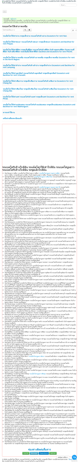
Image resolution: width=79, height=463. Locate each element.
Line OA (26, 453)
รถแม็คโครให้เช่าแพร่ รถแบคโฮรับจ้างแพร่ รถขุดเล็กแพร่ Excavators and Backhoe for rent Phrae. (38, 98)
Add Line (52, 453)
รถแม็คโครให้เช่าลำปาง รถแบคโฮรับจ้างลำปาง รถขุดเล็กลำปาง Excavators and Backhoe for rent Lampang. (39, 66)
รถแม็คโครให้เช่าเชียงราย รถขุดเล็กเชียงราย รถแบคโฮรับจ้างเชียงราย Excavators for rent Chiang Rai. (38, 82)
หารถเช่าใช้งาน (9, 112)
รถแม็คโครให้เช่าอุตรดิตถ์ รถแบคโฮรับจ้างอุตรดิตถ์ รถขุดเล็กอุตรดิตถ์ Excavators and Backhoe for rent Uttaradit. (36, 74)
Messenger (34, 453)
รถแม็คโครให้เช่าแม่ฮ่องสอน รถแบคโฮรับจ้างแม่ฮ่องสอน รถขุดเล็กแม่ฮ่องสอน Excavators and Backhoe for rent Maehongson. (39, 105)
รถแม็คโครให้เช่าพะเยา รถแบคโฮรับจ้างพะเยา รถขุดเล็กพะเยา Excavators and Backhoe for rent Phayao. (38, 43)
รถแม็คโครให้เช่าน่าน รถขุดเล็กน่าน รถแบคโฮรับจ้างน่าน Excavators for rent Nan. (35, 36)
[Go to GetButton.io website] (74, 461)
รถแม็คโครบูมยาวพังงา (37, 356)
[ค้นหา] (25, 30)
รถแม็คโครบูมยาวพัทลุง (38, 374)
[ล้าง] (29, 30)
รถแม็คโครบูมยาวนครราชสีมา (49, 173)
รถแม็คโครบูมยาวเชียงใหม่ (43, 177)
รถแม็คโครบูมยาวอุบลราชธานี (49, 187)
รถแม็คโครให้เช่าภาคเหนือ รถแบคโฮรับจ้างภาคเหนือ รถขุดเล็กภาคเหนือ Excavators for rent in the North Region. (39, 58)
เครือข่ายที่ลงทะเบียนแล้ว (12, 118)
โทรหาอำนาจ (44, 453)
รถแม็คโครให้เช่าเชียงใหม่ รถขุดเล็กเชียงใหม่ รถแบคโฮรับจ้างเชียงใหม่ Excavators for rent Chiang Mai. (38, 90)
